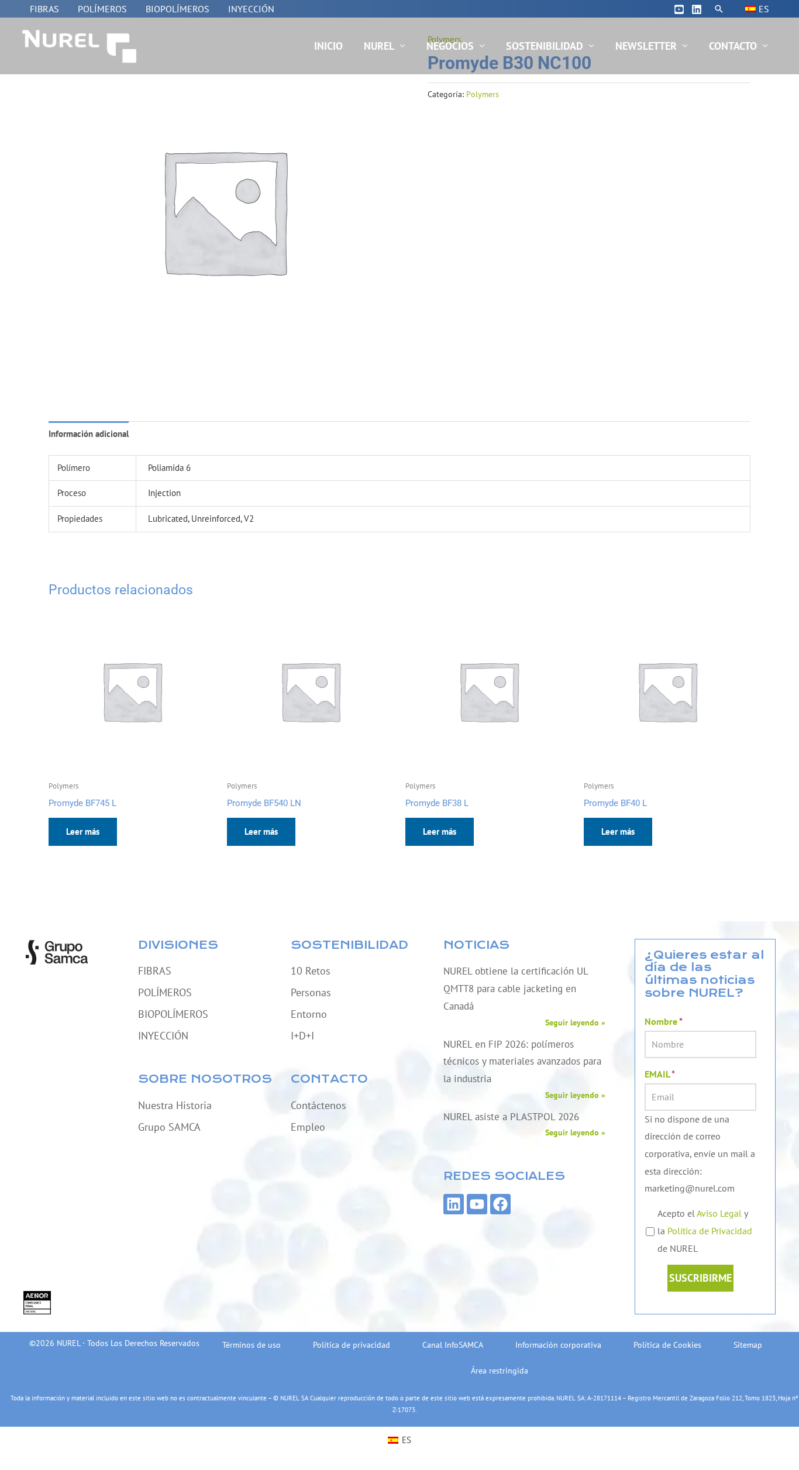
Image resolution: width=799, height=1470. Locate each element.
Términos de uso (251, 1345)
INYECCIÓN (251, 9)
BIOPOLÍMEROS (177, 9)
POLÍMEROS (102, 9)
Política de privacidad (351, 1345)
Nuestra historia (175, 1105)
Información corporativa (558, 1345)
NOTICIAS (476, 945)
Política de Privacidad (709, 1231)
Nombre (664, 1021)
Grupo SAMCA (169, 1127)
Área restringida (499, 1370)
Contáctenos (318, 1105)
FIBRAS (44, 9)
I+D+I (302, 1035)
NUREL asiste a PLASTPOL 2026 (511, 1116)
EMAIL (660, 1074)
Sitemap (747, 1345)
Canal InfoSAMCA (452, 1345)
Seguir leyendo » (575, 1022)
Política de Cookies (667, 1345)
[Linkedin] (696, 9)
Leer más (82, 831)
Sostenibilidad (544, 46)
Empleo (308, 1127)
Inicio (328, 46)
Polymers (482, 94)
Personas (311, 992)
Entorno (309, 1014)
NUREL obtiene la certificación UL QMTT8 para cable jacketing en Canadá (515, 988)
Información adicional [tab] (89, 433)
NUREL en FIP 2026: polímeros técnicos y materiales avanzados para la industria (522, 1061)
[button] (719, 9)
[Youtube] (679, 9)
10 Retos (310, 970)
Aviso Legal (719, 1213)
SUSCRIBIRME (700, 1278)
